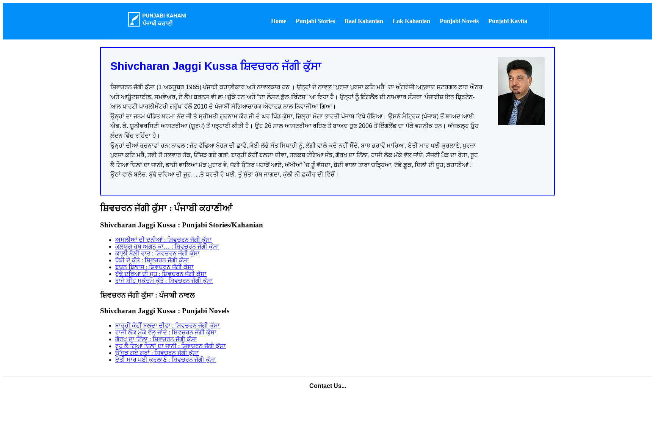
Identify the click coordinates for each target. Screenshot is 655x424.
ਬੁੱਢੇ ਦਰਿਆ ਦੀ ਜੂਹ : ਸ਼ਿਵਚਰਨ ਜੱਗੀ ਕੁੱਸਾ (161, 274)
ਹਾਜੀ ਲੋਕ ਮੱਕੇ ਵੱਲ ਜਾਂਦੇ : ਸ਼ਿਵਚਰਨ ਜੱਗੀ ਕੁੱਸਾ (165, 332)
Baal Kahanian (364, 21)
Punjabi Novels (459, 21)
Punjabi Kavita (507, 21)
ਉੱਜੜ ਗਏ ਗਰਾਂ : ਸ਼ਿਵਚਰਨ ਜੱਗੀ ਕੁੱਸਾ (157, 353)
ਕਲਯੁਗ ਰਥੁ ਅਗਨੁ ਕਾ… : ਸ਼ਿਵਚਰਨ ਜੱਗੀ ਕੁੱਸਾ (167, 246)
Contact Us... (327, 386)
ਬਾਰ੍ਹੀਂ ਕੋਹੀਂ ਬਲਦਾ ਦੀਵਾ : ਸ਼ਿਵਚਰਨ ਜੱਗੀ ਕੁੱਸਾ (167, 325)
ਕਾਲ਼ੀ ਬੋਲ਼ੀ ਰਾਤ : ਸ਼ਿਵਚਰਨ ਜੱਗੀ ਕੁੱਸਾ (157, 253)
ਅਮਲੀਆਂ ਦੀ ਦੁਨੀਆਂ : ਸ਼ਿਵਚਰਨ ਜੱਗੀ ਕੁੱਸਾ (163, 239)
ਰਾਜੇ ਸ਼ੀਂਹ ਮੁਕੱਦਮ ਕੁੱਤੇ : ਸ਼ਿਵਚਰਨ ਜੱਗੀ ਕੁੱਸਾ (164, 280)
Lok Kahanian (411, 21)
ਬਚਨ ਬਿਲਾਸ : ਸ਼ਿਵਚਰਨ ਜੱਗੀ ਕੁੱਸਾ (154, 267)
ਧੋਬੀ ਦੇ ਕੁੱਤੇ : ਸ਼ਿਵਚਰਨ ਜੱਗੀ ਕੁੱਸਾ (152, 260)
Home (278, 21)
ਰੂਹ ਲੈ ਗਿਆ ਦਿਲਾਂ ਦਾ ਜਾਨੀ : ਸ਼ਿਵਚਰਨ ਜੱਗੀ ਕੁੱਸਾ (170, 346)
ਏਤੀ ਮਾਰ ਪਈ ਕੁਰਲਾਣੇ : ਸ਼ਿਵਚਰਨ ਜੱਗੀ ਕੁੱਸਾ (165, 359)
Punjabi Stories (315, 21)
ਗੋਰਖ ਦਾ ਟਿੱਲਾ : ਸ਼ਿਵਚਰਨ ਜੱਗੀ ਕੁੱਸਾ (156, 339)
